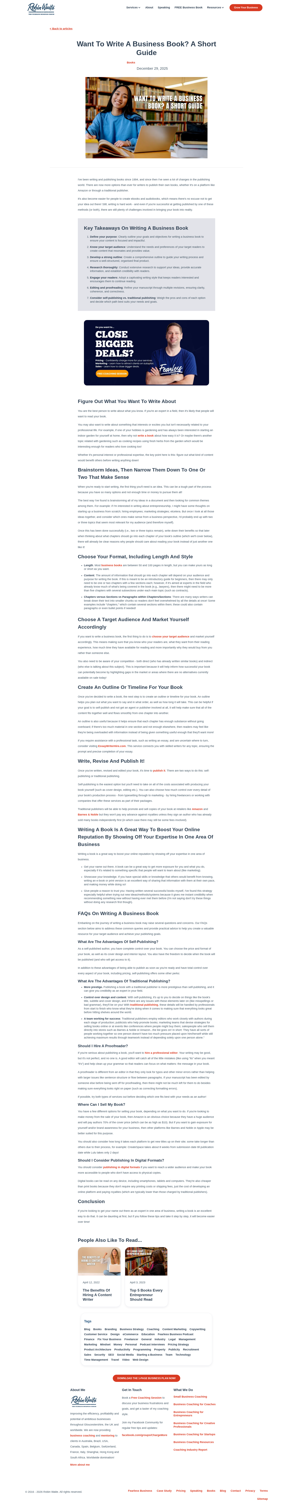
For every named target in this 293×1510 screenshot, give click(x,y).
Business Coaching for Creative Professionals (194, 1425)
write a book (146, 435)
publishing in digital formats (121, 1167)
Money (118, 1344)
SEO (111, 1354)
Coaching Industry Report (190, 1449)
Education (148, 1334)
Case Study (164, 1490)
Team (168, 1354)
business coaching (82, 1435)
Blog (87, 1329)
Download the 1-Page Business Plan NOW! (146, 1378)
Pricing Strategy (178, 1344)
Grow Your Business (246, 7)
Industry (160, 1339)
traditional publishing (144, 1004)
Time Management (96, 1359)
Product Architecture (97, 1349)
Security (99, 1354)
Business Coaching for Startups (194, 1434)
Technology (183, 1354)
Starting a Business (149, 1354)
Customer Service (95, 1334)
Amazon (197, 809)
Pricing (181, 1490)
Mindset (105, 1344)
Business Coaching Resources (194, 1442)
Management (187, 1339)
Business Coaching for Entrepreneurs (188, 1414)
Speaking (164, 7)
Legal (172, 1339)
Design (115, 1334)
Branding (111, 1329)
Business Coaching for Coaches (195, 1404)
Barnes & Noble (88, 814)
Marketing (90, 1344)
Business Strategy (132, 1329)
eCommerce (130, 1334)
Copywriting (197, 1329)
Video (126, 1359)
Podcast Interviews (152, 1344)
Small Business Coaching (190, 1396)
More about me (80, 1464)
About (149, 7)
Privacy (250, 1490)
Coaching (153, 1329)
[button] (133, 7)
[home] (41, 9)
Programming (142, 1349)
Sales (87, 1354)
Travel (115, 1359)
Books (131, 62)
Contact (236, 1490)
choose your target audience (170, 636)
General (146, 1339)
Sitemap (262, 1498)
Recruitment (191, 1349)
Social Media (125, 1354)
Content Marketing (174, 1329)
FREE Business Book (189, 7)
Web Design (140, 1359)
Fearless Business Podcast (175, 1334)
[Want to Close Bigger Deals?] (146, 352)
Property (159, 1349)
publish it (159, 770)
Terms (264, 1490)
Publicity (174, 1349)
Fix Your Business (109, 1339)
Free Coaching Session (146, 1397)
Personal (131, 1344)
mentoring (107, 1435)
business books (111, 565)
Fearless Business (140, 1490)
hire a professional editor (161, 1052)
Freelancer (131, 1339)
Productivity (122, 1349)
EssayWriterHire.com (112, 746)
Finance (89, 1339)
